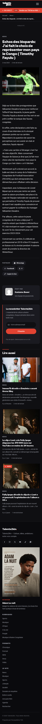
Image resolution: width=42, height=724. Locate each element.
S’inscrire (21, 331)
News (11, 15)
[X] (15, 542)
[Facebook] (4, 542)
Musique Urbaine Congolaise (12, 637)
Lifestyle (5, 684)
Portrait (5, 651)
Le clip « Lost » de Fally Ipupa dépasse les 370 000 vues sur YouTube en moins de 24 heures (18, 443)
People (4, 634)
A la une (5, 630)
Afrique (5, 626)
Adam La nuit (8, 603)
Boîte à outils (7, 695)
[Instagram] (10, 542)
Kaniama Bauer (22, 292)
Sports (4, 619)
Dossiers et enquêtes (9, 691)
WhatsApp (20, 263)
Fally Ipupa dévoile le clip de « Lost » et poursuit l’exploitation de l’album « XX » (20, 497)
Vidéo (9, 466)
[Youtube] (20, 542)
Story (4, 659)
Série (4, 655)
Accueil (4, 15)
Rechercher (6, 706)
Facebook (10, 268)
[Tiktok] (25, 542)
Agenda (5, 703)
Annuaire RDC (7, 699)
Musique (5, 622)
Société (5, 688)
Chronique (6, 647)
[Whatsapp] (30, 542)
